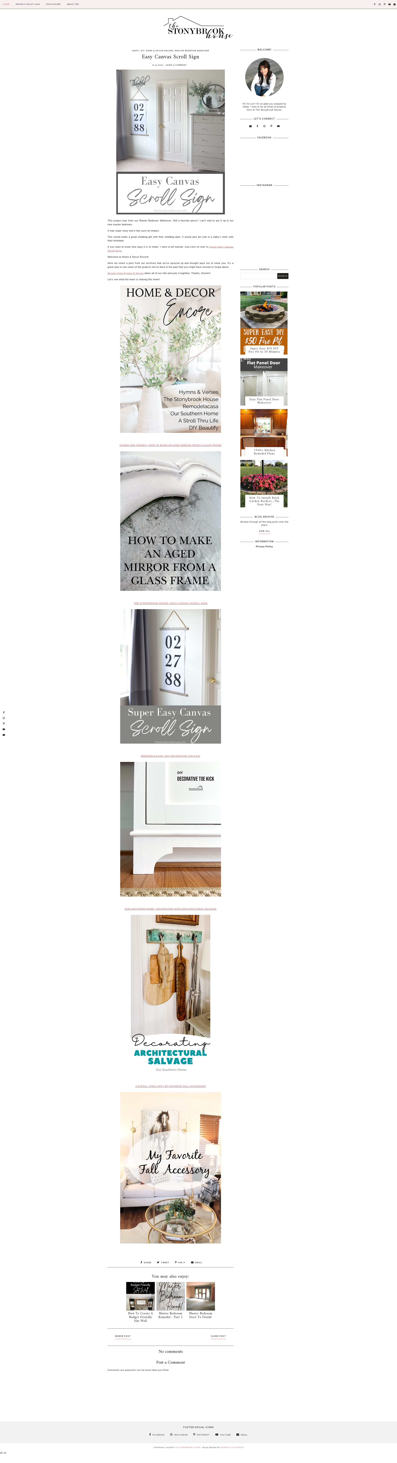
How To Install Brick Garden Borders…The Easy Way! (264, 501)
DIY (143, 51)
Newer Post (123, 1336)
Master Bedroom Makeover (192, 51)
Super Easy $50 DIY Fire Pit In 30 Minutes (264, 350)
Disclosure (53, 4)
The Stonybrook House (188, 1447)
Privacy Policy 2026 (28, 4)
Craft (135, 51)
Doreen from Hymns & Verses (126, 273)
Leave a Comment (176, 65)
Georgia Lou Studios (232, 1447)
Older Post (218, 1336)
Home (6, 4)
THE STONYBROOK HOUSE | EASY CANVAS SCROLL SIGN (170, 603)
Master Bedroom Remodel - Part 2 (170, 1315)
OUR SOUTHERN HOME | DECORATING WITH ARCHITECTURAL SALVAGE (170, 909)
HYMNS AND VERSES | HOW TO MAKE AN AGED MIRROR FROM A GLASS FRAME (171, 445)
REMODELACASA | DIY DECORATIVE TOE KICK (170, 756)
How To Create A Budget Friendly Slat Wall (140, 1317)
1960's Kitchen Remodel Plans (264, 452)
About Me (73, 4)
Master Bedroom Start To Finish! (200, 1315)
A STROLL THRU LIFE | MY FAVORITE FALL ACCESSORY (170, 1086)
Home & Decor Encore (159, 51)
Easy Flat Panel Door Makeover (264, 401)
